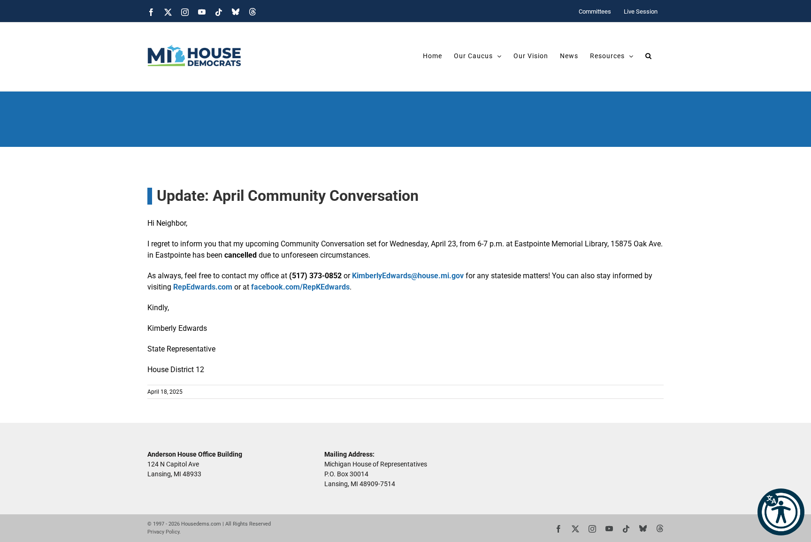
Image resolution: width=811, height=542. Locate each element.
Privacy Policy (163, 532)
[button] (780, 512)
